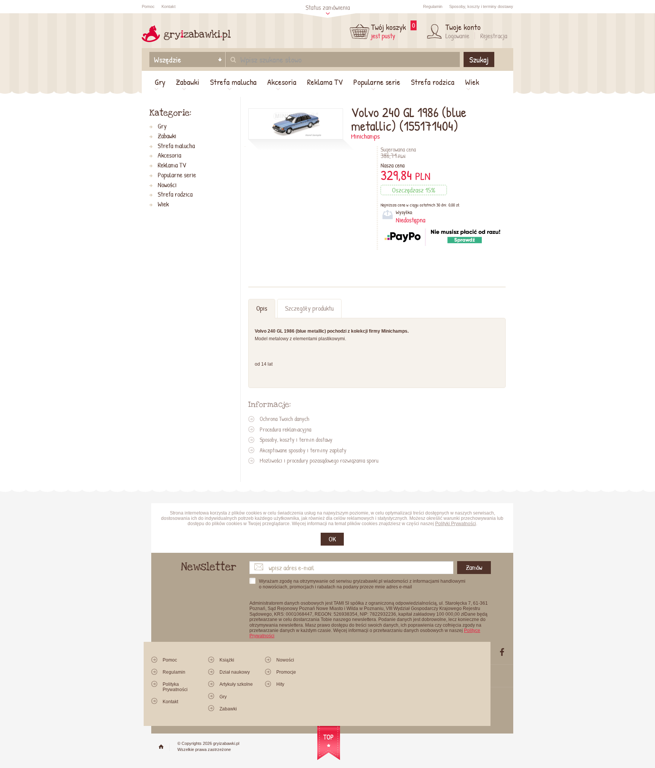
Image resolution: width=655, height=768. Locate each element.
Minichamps (365, 136)
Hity (280, 684)
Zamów (474, 567)
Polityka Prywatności (175, 687)
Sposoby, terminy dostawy (481, 6)
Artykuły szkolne (236, 684)
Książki (226, 660)
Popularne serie (376, 82)
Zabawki (187, 82)
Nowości (167, 185)
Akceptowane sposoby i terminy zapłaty (303, 450)
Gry (160, 82)
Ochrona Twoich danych (284, 419)
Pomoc (148, 6)
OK (332, 539)
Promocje (286, 672)
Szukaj (479, 59)
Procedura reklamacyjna (285, 429)
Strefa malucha (233, 82)
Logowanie (457, 36)
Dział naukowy (234, 672)
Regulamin (432, 6)
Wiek (472, 82)
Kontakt (168, 6)
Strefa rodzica (432, 82)
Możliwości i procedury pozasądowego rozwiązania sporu (319, 460)
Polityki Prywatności (455, 523)
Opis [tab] (261, 308)
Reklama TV (325, 82)
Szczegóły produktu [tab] (309, 308)
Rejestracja (493, 36)
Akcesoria (281, 82)
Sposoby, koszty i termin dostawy (296, 439)
